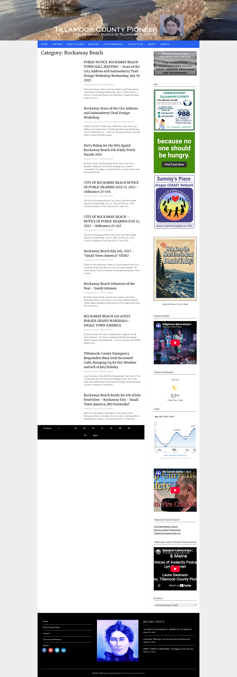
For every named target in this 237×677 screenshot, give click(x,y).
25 (93, 428)
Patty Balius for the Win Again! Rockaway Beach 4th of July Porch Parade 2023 (109, 150)
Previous (48, 428)
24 (84, 428)
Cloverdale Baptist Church (166, 526)
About (152, 44)
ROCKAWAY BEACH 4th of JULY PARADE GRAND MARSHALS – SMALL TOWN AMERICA (107, 320)
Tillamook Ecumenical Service (167, 533)
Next (95, 435)
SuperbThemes (138, 673)
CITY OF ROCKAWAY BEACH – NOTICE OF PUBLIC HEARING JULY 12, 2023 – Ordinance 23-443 (112, 221)
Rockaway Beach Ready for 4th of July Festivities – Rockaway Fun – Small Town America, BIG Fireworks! (112, 399)
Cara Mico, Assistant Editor (121, 121)
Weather (93, 44)
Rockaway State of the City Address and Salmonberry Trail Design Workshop (111, 112)
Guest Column (75, 44)
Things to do (135, 44)
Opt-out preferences (52, 639)
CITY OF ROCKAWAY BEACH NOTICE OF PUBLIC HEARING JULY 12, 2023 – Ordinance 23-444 (111, 187)
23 (75, 428)
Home (44, 44)
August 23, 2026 (149, 632)
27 (111, 428)
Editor (112, 84)
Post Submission (113, 44)
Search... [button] (165, 44)
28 (120, 428)
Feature (57, 44)
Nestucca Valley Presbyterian (167, 530)
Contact (46, 633)
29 (129, 428)
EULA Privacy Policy (51, 627)
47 (85, 435)
